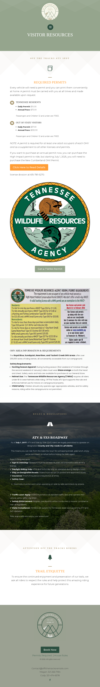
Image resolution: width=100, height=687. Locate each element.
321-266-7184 (54, 672)
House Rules (61, 655)
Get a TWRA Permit (50, 269)
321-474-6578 (53, 675)
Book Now (50, 649)
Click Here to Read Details (29, 167)
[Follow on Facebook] (50, 680)
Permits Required (42, 655)
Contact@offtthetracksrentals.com (50, 668)
